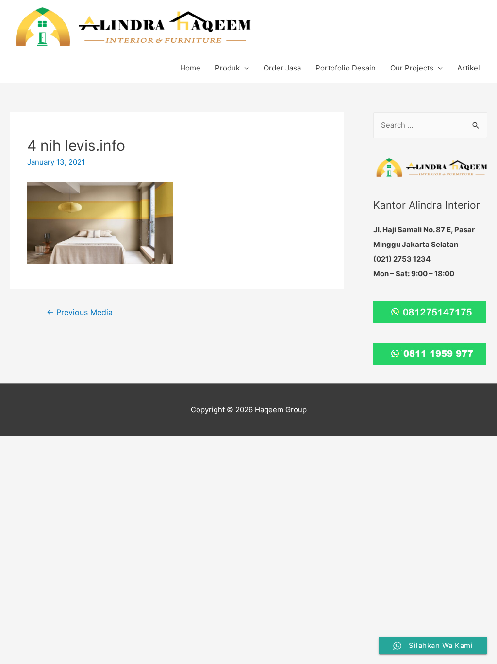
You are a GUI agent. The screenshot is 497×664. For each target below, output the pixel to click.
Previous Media (80, 312)
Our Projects (411, 67)
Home (190, 67)
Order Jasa (282, 67)
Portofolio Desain (345, 67)
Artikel (468, 67)
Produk (227, 67)
